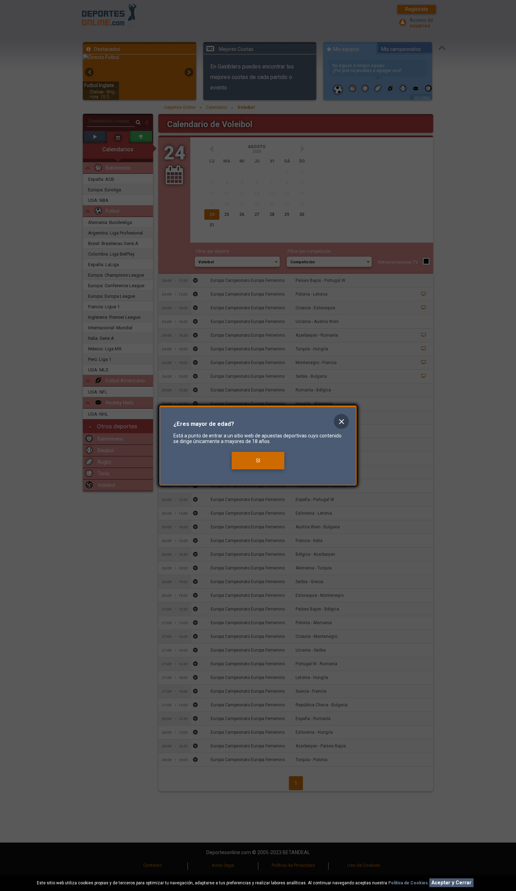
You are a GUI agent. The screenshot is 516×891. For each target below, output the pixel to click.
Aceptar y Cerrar (451, 883)
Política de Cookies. (408, 882)
